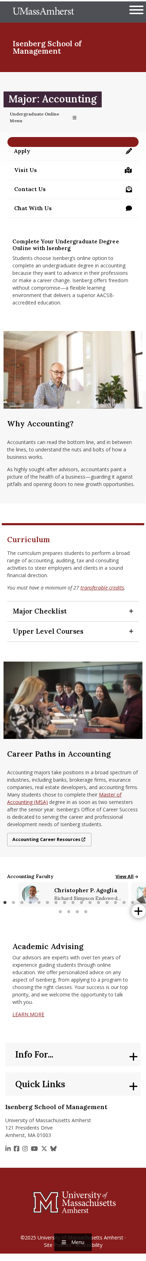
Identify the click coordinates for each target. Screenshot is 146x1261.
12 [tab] (98, 902)
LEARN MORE (28, 1014)
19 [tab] (68, 912)
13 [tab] (107, 902)
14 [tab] (115, 902)
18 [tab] (60, 912)
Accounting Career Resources (46, 839)
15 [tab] (124, 902)
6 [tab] (47, 902)
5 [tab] (39, 902)
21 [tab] (85, 912)
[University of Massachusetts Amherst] (73, 1202)
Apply (76, 152)
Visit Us (27, 171)
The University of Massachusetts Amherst (43, 12)
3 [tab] (22, 902)
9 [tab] (73, 902)
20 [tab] (77, 912)
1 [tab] (5, 902)
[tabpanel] (73, 894)
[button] (73, 611)
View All (127, 877)
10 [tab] (81, 902)
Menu (77, 1242)
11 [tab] (90, 902)
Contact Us (76, 190)
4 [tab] (30, 902)
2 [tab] (13, 902)
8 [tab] (64, 902)
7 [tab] (56, 902)
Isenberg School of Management (47, 47)
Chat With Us (33, 208)
